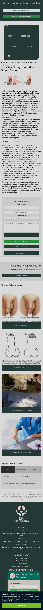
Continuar (21, 605)
